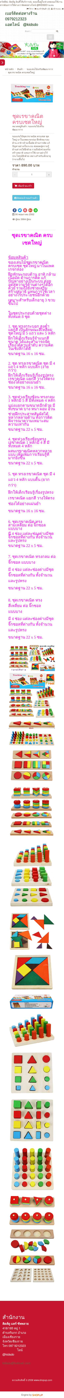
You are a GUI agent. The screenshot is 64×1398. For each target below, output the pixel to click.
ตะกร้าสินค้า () (43, 8)
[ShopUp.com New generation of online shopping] (37, 1394)
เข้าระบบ (57, 8)
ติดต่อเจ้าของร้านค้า (26, 197)
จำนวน (16, 169)
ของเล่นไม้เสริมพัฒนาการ (40, 69)
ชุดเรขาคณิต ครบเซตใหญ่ (21, 72)
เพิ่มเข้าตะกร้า (24, 185)
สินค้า (20, 69)
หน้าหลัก (9, 69)
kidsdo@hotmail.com (16, 1363)
